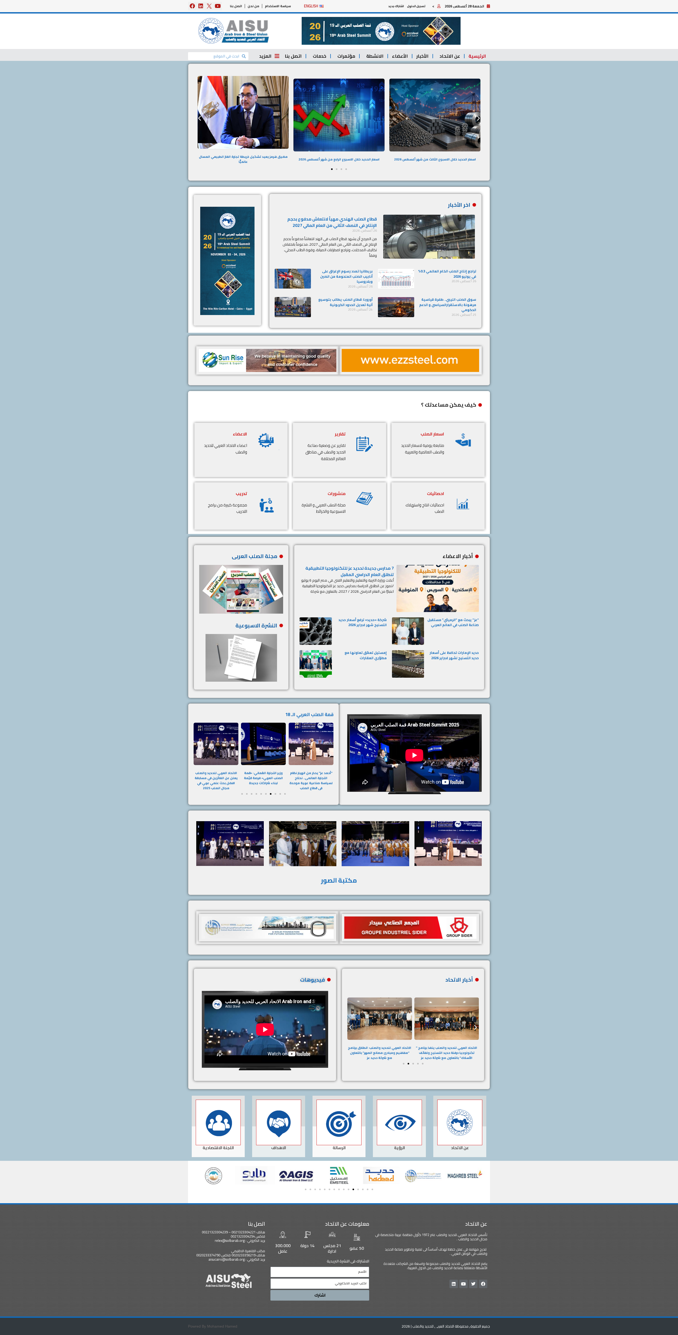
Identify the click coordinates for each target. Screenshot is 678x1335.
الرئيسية (477, 56)
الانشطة (374, 56)
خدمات (319, 56)
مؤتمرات (346, 56)
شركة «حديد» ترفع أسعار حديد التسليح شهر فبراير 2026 (362, 622)
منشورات (337, 493)
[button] (381, 31)
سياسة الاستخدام (278, 6)
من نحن (253, 6)
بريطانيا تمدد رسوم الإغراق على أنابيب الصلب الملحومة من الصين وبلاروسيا (346, 276)
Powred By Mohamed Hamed (212, 1326)
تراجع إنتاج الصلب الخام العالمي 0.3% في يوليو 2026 (447, 274)
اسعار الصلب (432, 434)
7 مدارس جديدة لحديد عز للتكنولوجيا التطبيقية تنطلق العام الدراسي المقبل (349, 571)
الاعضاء (240, 434)
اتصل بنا (236, 6)
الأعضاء (400, 56)
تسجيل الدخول (416, 6)
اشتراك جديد (396, 6)
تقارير (340, 434)
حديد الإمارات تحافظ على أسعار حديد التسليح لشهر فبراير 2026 (454, 655)
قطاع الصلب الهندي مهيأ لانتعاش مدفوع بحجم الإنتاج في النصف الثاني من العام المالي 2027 (332, 222)
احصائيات (435, 493)
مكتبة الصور (339, 880)
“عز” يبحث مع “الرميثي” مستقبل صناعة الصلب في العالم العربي (453, 622)
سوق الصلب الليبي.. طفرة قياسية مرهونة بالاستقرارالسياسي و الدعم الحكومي (447, 304)
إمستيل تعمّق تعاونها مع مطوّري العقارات (366, 655)
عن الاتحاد (450, 56)
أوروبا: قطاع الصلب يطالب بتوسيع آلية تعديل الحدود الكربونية (345, 302)
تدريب (241, 493)
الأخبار (422, 56)
